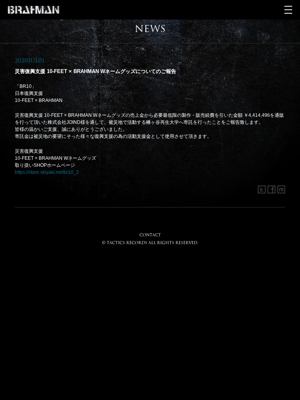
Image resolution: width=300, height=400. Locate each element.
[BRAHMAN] (33, 10)
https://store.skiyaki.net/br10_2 (47, 172)
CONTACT (150, 234)
